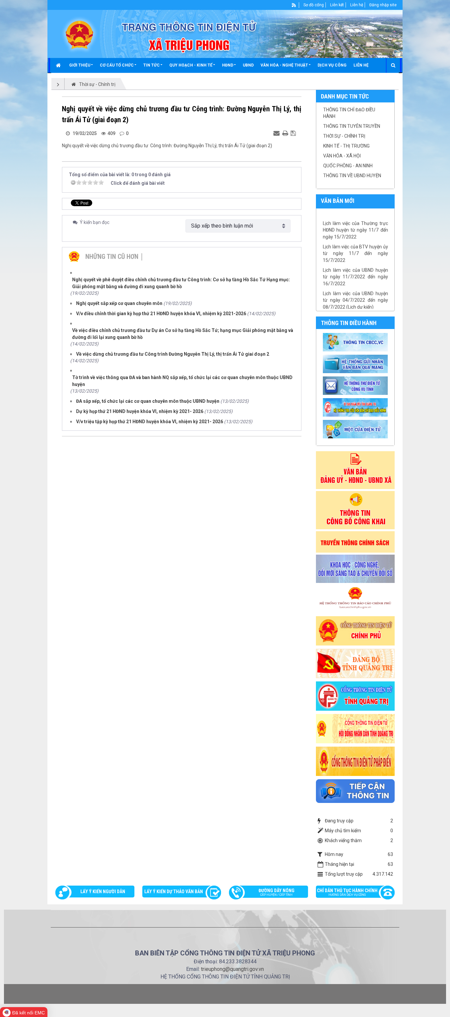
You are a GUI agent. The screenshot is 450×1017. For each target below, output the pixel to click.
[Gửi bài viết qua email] (277, 133)
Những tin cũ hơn (111, 257)
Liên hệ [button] (361, 65)
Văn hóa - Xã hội (342, 155)
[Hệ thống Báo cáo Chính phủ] (355, 599)
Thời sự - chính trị (344, 136)
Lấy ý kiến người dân (102, 891)
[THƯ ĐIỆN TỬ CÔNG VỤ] (356, 385)
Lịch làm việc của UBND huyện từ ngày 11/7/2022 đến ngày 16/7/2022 (355, 264)
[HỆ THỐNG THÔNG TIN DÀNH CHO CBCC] (356, 407)
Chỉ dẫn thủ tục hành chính (347, 892)
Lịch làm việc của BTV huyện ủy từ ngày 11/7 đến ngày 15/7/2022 (355, 240)
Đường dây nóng (277, 892)
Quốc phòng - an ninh (348, 165)
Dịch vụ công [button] (332, 65)
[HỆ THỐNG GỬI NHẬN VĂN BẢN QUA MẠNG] (356, 363)
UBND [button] (248, 65)
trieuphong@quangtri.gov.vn (232, 969)
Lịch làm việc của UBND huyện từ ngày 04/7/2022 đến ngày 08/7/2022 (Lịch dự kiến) (355, 287)
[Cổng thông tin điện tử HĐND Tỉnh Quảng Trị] (355, 728)
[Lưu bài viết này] (294, 133)
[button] (81, 65)
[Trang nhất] (59, 65)
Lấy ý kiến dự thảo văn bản (173, 891)
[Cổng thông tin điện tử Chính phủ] (355, 630)
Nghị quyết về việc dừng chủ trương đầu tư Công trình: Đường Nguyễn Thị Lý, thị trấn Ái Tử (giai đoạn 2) (167, 145)
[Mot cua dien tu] (356, 428)
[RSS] (294, 5)
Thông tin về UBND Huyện (352, 175)
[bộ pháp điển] (355, 760)
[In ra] (286, 133)
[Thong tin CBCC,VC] (356, 341)
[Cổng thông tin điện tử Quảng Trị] (355, 695)
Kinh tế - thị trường (346, 146)
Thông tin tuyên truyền (351, 126)
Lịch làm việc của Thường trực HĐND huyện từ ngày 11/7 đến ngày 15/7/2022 (355, 217)
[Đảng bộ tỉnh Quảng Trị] (355, 663)
